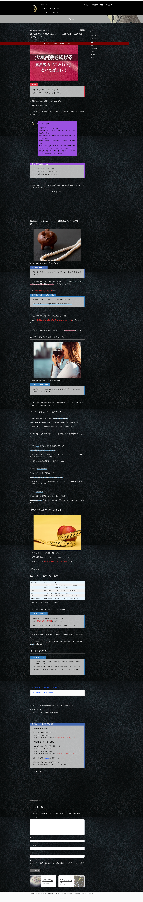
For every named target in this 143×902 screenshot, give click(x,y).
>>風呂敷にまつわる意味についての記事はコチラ (45, 687)
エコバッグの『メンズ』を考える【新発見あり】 (66, 881)
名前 (32, 837)
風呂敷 (82, 30)
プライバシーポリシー (79, 893)
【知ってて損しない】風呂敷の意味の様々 (43, 692)
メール (33, 845)
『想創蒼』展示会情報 (66, 893)
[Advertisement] (57, 205)
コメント (33, 817)
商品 (92, 45)
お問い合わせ (90, 893)
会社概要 (33, 893)
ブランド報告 (94, 38)
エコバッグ (93, 35)
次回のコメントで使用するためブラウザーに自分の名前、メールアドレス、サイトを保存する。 (57, 864)
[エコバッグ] (35, 881)
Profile (44, 893)
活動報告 (93, 54)
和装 (92, 42)
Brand (39, 893)
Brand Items (50, 893)
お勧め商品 (94, 48)
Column (57, 893)
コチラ (47, 758)
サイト (32, 853)
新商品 (93, 51)
